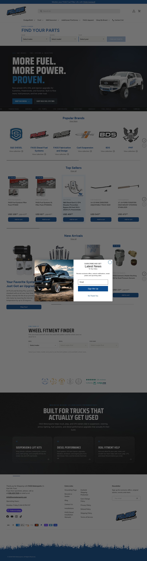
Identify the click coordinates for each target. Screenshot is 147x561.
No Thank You (93, 296)
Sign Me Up (93, 289)
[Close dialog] (110, 262)
